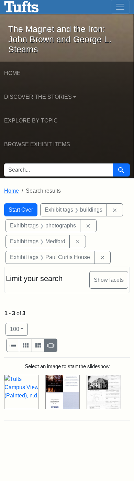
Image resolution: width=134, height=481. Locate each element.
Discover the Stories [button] (38, 97)
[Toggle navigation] (120, 7)
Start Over (21, 210)
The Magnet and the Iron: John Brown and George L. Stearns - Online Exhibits (21, 6)
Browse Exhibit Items (37, 144)
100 (19, 329)
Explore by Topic (31, 121)
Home (12, 73)
